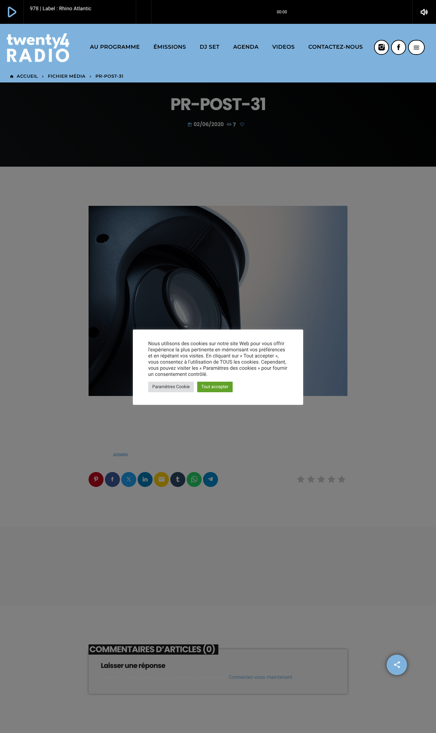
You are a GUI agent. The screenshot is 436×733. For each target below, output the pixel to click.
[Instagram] (381, 47)
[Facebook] (398, 47)
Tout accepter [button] (215, 387)
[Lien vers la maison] (38, 47)
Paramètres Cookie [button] (171, 387)
